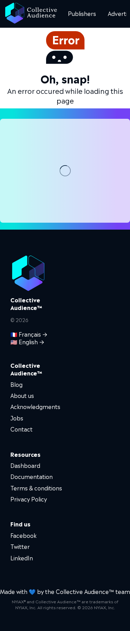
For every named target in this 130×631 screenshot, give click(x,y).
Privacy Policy (28, 499)
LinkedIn (21, 557)
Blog (16, 384)
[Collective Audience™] (31, 13)
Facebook (23, 535)
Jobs (16, 418)
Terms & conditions (36, 487)
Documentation (31, 476)
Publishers (82, 13)
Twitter (20, 546)
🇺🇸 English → (27, 341)
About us (22, 395)
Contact (21, 429)
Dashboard (25, 465)
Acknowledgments (35, 406)
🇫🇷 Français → (28, 334)
